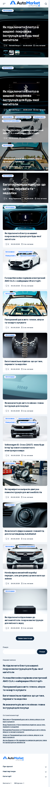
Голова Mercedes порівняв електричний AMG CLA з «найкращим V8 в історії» (25, 679)
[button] (4, 4)
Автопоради (7, 68)
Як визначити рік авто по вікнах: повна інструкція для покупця (24, 706)
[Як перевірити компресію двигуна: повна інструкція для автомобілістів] (25, 473)
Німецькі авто (39, 10)
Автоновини (7, 10)
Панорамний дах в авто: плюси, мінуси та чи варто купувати (24, 688)
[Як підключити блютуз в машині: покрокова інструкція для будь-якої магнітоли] (25, 89)
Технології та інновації (11, 14)
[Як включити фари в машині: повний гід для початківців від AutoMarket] (25, 515)
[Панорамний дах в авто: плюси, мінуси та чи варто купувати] (25, 156)
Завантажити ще (25, 638)
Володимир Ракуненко (11, 730)
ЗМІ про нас (18, 783)
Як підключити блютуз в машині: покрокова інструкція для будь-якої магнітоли (23, 669)
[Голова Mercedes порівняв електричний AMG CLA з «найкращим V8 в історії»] (25, 32)
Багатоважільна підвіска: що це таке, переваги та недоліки (23, 697)
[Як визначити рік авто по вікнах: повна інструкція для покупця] (25, 387)
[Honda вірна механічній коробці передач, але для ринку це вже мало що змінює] (25, 556)
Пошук (5, 647)
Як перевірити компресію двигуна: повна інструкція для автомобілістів (25, 741)
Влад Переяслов (9, 725)
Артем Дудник (8, 740)
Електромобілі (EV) (23, 10)
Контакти (6, 783)
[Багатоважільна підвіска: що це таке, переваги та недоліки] (25, 188)
